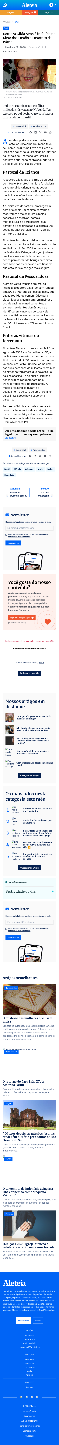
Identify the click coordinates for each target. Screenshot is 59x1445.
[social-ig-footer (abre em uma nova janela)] (37, 1397)
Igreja (40, 469)
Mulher (50, 469)
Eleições (9, 1214)
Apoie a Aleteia (29, 1411)
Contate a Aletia (29, 1431)
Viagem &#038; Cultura (30, 1347)
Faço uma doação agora (20, 617)
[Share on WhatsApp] (50, 132)
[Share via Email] (45, 132)
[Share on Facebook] (31, 132)
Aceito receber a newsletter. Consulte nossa (28, 535)
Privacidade (29, 1436)
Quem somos (29, 1416)
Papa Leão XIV (11, 1051)
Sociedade (9, 475)
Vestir (29, 1371)
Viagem (8, 1103)
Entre (41, 662)
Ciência (17, 469)
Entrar (38, 1320)
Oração (47, 12)
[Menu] (11, 5)
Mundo (8, 1159)
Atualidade (7, 22)
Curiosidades (11, 988)
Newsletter (29, 1359)
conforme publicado (15, 160)
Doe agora (28, 12)
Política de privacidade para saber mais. (28, 535)
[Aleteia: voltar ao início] (29, 5)
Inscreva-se (30, 1367)
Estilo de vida (29, 1339)
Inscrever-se (13, 543)
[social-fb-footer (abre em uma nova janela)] (27, 1397)
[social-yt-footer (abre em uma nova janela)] (21, 1397)
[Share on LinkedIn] (35, 132)
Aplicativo (29, 1363)
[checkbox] (6, 535)
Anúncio (29, 1375)
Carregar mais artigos (29, 775)
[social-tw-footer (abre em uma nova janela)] (32, 1397)
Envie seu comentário (29, 673)
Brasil (17, 21)
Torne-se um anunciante (29, 1426)
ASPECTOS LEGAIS (29, 1421)
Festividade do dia (20, 891)
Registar (11, 12)
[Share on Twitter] (40, 132)
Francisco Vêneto (36, 47)
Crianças (29, 469)
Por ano (29, 1387)
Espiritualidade (29, 1343)
